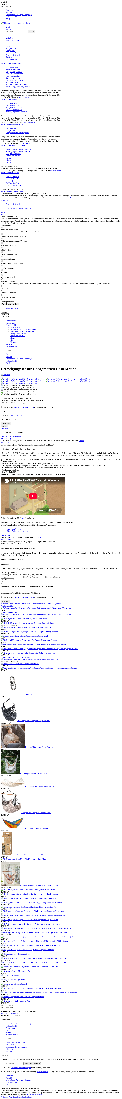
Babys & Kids (11, 325)
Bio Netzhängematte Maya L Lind (42, 890)
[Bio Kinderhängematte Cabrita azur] (15, 898)
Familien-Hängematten (14, 74)
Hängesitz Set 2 (21, 980)
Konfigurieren (26, 1097)
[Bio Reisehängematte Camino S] (13, 828)
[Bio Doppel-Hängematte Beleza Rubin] (17, 903)
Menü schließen (12, 308)
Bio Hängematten (12, 67)
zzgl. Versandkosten (17, 415)
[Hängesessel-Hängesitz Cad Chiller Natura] (18, 941)
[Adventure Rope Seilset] (11, 664)
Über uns (9, 10)
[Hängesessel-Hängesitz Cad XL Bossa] (16, 945)
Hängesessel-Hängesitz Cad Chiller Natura (52, 941)
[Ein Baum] (6, 975)
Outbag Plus (15, 179)
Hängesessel (10, 323)
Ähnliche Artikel (7, 604)
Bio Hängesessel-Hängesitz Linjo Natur (35, 773)
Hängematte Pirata (24, 1001)
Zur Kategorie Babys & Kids (12, 124)
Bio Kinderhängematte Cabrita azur (43, 898)
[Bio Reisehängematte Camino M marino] (17, 623)
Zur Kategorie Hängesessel (11, 99)
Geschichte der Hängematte (16, 1043)
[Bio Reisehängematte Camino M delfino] (17, 659)
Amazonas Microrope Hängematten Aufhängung (58, 668)
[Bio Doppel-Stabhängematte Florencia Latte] (13, 786)
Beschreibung (6, 436)
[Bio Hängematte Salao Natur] (13, 619)
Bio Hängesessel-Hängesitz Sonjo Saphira (51, 933)
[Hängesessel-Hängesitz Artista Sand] (15, 907)
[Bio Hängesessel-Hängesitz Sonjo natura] (17, 911)
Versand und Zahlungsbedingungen (19, 15)
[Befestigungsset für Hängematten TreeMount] (19, 608)
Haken (8, 158)
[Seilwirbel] (13, 694)
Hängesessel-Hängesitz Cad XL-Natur (46, 988)
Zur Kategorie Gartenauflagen (12, 191)
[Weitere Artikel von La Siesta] (5, 375)
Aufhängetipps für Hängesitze (17, 112)
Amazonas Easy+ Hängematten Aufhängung (53, 644)
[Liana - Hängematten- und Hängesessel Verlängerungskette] (24, 992)
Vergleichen (6, 423)
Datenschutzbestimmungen (23, 407)
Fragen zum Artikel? (13, 529)
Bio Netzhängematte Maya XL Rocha (46, 924)
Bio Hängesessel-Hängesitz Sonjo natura (49, 911)
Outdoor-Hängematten (14, 80)
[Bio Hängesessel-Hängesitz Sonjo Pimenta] (9, 721)
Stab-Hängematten (13, 78)
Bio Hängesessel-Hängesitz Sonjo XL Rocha (54, 928)
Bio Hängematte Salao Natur (36, 619)
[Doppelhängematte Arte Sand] (13, 636)
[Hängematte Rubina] (9, 971)
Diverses (9, 162)
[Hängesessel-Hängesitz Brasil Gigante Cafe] (18, 958)
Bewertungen (17, 436)
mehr (81, 441)
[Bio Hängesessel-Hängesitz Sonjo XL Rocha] (19, 928)
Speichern (5, 601)
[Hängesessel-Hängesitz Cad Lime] (15, 950)
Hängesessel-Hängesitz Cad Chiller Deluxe (52, 962)
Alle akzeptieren (15, 1097)
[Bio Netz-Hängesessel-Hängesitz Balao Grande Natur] (10, 885)
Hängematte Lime (23, 954)
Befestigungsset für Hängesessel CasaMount (29, 855)
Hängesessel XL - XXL (15, 108)
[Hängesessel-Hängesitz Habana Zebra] (11, 813)
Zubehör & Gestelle (13, 327)
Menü (8, 27)
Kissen (8, 160)
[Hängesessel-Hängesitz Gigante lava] (16, 967)
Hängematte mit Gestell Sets (16, 84)
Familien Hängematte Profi (34, 997)
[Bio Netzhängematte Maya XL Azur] (16, 920)
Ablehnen (5, 1097)
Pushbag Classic (16, 185)
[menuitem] (63, 10)
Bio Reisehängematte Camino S (37, 828)
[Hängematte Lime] (9, 954)
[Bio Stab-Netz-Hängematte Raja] (14, 627)
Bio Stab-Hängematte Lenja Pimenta (39, 747)
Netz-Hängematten (13, 76)
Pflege (12, 181)
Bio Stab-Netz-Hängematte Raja (40, 627)
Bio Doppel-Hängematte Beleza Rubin (47, 903)
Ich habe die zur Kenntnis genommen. (28, 407)
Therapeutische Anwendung (16, 1047)
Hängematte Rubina (25, 971)
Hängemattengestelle (13, 154)
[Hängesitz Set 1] (8, 984)
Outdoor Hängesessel (14, 110)
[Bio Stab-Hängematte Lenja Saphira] (15, 632)
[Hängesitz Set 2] (8, 980)
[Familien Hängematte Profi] (12, 997)
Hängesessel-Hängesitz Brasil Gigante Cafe (52, 958)
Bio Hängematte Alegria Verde (55, 915)
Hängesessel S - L (12, 105)
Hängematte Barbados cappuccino (42, 653)
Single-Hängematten (13, 69)
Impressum (10, 1032)
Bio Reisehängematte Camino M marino (49, 623)
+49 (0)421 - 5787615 (9, 1014)
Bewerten (4, 428)
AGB (8, 19)
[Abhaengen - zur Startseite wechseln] (15, 23)
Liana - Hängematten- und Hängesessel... (63, 992)
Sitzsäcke (9, 344)
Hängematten (11, 128)
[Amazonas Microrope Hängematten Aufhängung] (20, 668)
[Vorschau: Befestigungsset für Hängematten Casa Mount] (23, 379)
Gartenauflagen (11, 346)
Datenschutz (10, 1028)
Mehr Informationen (34, 1095)
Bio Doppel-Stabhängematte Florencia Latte (41, 786)
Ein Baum (15, 975)
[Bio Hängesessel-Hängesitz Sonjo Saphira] (18, 933)
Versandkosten (42, 1072)
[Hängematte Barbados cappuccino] (15, 653)
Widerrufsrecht (11, 17)
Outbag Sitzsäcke (12, 177)
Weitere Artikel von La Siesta (17, 531)
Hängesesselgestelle (13, 156)
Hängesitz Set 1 (21, 984)
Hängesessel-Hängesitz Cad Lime (41, 950)
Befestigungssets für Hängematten (18, 149)
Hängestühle (10, 131)
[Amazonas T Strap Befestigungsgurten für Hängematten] (23, 649)
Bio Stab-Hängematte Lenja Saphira (44, 632)
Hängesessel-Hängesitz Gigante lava (44, 967)
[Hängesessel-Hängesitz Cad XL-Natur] (16, 988)
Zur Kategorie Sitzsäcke (10, 173)
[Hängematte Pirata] (9, 1001)
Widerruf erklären (12, 1035)
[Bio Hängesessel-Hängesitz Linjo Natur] (10, 773)
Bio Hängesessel (12, 103)
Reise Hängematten (13, 82)
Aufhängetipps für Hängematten (18, 87)
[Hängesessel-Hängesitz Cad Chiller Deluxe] (18, 962)
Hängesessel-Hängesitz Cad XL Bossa (46, 945)
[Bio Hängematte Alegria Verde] (22, 915)
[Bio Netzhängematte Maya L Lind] (15, 890)
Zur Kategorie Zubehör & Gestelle (14, 145)
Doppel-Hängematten (14, 72)
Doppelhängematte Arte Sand (36, 636)
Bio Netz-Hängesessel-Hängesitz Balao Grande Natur (40, 885)
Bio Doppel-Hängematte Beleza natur (46, 640)
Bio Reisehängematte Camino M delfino (49, 659)
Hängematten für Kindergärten (17, 133)
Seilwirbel (29, 694)
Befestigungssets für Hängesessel (18, 151)
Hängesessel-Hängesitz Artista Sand (43, 907)
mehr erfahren (24, 97)
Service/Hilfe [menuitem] (16, 12)
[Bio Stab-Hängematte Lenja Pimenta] (13, 747)
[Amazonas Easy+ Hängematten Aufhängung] (19, 644)
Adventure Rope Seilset (30, 664)
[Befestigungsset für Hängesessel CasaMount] (7, 855)
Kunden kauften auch (22, 604)
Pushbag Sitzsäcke (13, 183)
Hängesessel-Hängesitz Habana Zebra (36, 813)
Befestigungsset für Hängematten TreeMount (54, 608)
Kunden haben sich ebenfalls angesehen (46, 604)
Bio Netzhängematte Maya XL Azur (44, 920)
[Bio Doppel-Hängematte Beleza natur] (16, 640)
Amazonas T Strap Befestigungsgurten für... (61, 649)
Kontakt (9, 13)
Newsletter (10, 1045)
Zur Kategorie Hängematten (11, 63)
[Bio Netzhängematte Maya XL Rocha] (16, 924)
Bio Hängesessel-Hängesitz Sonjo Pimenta (34, 721)
